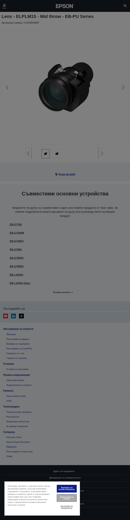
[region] (42, 498)
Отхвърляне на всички (66, 498)
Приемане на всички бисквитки (67, 488)
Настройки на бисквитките (67, 507)
